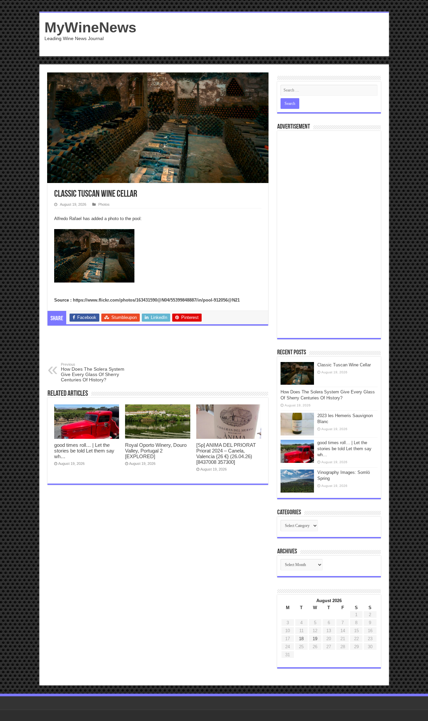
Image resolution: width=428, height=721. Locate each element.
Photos (104, 204)
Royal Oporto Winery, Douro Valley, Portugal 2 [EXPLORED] (156, 450)
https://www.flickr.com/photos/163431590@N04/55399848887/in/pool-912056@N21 (156, 300)
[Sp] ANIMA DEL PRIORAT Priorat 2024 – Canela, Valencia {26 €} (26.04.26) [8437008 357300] (226, 453)
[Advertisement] (262, 34)
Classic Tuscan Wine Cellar (344, 364)
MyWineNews (90, 27)
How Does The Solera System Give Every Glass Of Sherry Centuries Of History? (92, 372)
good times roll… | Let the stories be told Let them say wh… (84, 450)
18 (301, 638)
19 (315, 638)
